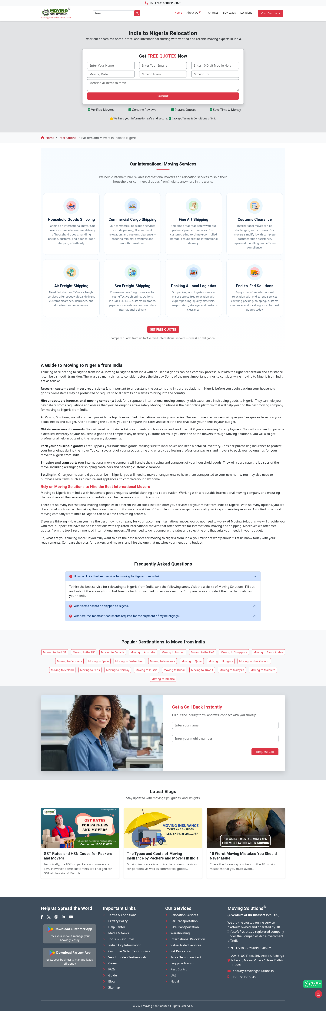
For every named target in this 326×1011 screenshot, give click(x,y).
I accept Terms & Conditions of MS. (194, 118)
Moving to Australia (143, 652)
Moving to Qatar (191, 661)
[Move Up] (318, 994)
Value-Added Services (186, 945)
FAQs (112, 969)
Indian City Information (124, 945)
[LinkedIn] (63, 916)
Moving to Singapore (234, 652)
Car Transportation (184, 921)
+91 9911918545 (244, 977)
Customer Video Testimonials (129, 951)
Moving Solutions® (155, 1006)
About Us (192, 12)
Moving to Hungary (220, 661)
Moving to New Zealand (254, 661)
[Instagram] (56, 916)
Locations (246, 12)
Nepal (175, 981)
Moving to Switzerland (129, 661)
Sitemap (114, 987)
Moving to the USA (54, 652)
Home (178, 12)
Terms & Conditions (122, 915)
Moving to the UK (84, 652)
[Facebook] (42, 916)
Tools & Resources (121, 939)
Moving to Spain (98, 661)
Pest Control (179, 969)
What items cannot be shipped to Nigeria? (101, 606)
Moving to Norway (117, 670)
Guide (112, 975)
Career (113, 963)
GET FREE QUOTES (163, 329)
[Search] (137, 13)
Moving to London (173, 652)
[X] (49, 916)
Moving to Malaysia (232, 670)
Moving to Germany (69, 661)
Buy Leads (229, 12)
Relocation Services (184, 915)
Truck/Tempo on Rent (186, 957)
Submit (163, 96)
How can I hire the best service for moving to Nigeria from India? (116, 576)
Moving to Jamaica (163, 679)
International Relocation (188, 939)
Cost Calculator (270, 13)
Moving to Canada (112, 652)
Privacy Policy (118, 921)
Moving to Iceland (62, 670)
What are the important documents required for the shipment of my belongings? (127, 616)
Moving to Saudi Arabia (268, 652)
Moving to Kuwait (202, 670)
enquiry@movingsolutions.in (253, 971)
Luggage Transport (184, 963)
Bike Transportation (185, 927)
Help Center (116, 927)
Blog (111, 981)
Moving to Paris (90, 670)
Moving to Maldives (263, 670)
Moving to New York (162, 661)
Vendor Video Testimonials (127, 957)
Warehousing (180, 933)
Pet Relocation (181, 951)
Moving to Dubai (174, 670)
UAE (173, 975)
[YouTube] (71, 916)
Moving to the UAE (202, 652)
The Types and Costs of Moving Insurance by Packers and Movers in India (162, 855)
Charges (213, 12)
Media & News (118, 933)
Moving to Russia (146, 670)
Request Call (265, 752)
